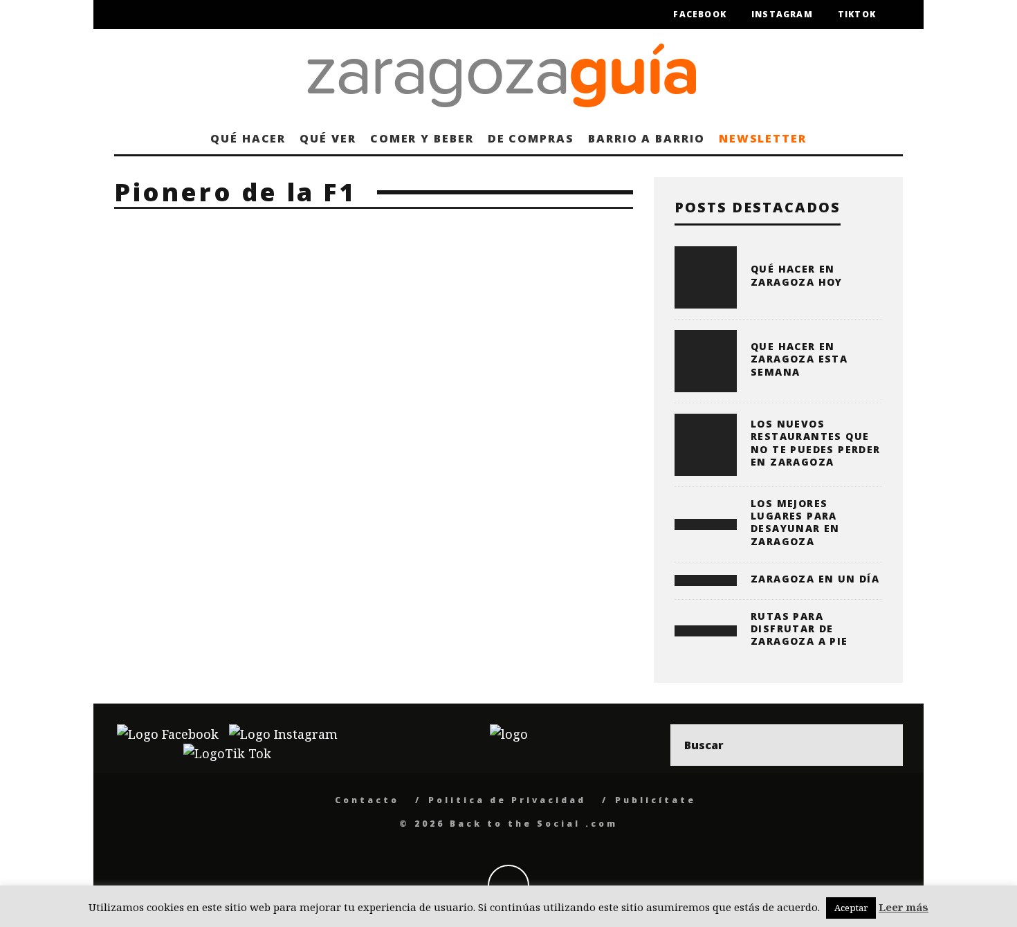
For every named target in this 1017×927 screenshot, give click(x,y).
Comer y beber (422, 138)
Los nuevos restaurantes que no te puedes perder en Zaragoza (816, 442)
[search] (882, 745)
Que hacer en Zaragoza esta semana (799, 359)
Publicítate (655, 800)
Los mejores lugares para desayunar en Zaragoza (795, 522)
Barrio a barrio (646, 138)
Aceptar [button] (851, 907)
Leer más (903, 907)
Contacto (367, 800)
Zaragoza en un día (815, 578)
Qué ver (328, 138)
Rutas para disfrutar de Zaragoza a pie (799, 628)
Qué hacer (248, 138)
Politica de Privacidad (507, 800)
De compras (531, 138)
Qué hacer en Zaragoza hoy (797, 275)
